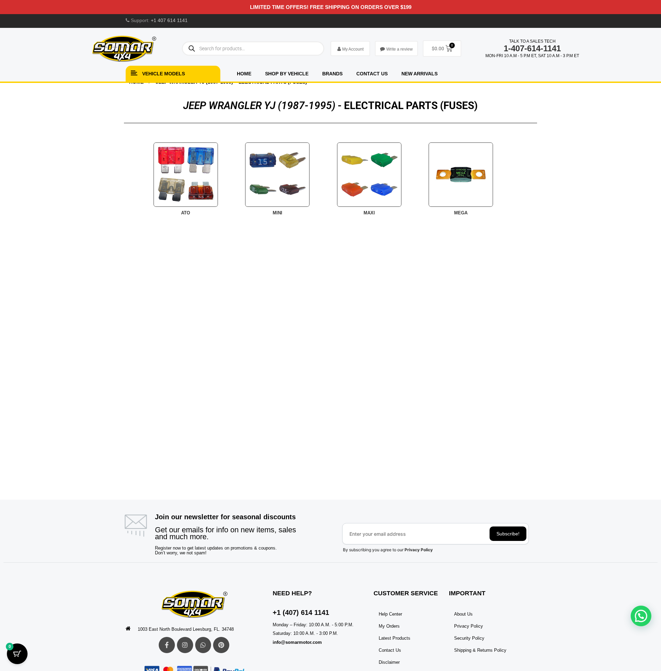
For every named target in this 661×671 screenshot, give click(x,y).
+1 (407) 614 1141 (301, 612)
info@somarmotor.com (297, 642)
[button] (641, 616)
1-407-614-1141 (532, 48)
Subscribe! (508, 533)
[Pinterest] (221, 645)
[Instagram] (185, 645)
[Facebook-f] (167, 645)
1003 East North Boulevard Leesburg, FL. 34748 (186, 629)
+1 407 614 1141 (169, 20)
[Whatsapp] (203, 645)
